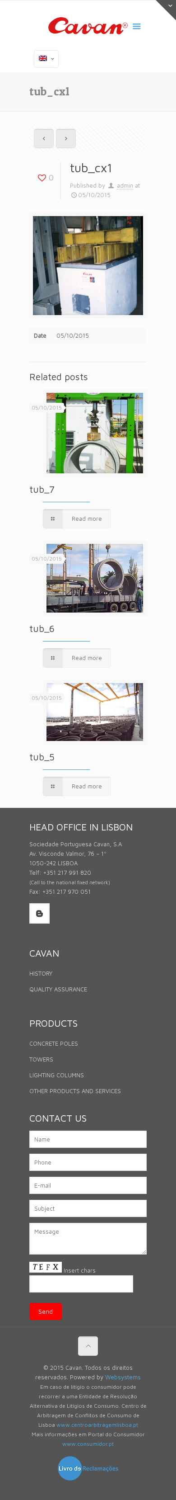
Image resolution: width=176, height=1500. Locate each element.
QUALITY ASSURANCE (58, 989)
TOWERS (41, 1059)
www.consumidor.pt (88, 1443)
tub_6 (42, 628)
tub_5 (42, 756)
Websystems (123, 1377)
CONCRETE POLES (53, 1043)
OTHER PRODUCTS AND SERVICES (75, 1090)
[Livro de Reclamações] (88, 1479)
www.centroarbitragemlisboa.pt (97, 1424)
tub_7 (42, 489)
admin (125, 185)
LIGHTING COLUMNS (56, 1075)
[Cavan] (88, 27)
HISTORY (40, 973)
